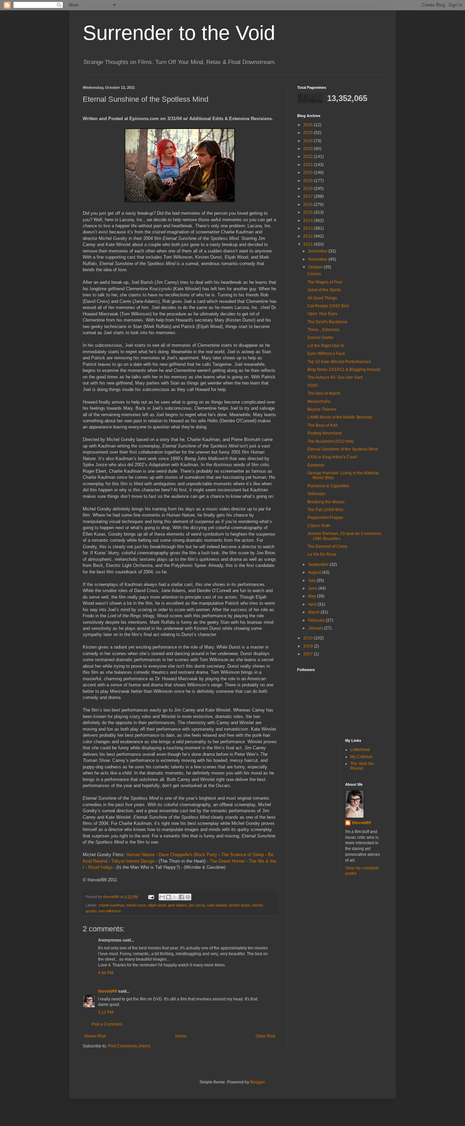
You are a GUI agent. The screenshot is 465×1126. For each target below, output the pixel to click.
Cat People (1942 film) (328, 306)
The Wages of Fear (324, 282)
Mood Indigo (100, 867)
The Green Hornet (227, 861)
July (312, 580)
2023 (308, 148)
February (317, 620)
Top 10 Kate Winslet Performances (339, 361)
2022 (308, 156)
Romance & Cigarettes (328, 486)
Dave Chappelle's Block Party (188, 854)
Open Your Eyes (322, 313)
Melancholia (318, 401)
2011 (308, 244)
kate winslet (217, 905)
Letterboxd (360, 749)
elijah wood (157, 905)
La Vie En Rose (321, 554)
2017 (308, 196)
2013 (308, 228)
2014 (308, 220)
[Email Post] (150, 897)
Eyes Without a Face (326, 353)
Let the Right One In (325, 345)
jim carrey (197, 905)
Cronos (314, 274)
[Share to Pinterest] (188, 897)
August (315, 572)
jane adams (177, 905)
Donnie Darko (320, 337)
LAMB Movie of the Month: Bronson (339, 417)
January (316, 628)
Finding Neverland (324, 433)
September (319, 564)
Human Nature (140, 854)
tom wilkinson (110, 911)
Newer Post (95, 1036)
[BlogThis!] (168, 897)
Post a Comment (106, 1024)
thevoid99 (107, 991)
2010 (308, 638)
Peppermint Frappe (325, 517)
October (316, 267)
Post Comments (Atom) (129, 1046)
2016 (308, 204)
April (313, 604)
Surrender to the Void (179, 32)
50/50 (312, 385)
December (318, 251)
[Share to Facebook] (181, 897)
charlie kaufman (111, 905)
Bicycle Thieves (321, 409)
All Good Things (322, 298)
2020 (308, 172)
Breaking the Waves (325, 502)
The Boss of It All (322, 425)
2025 (308, 132)
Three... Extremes (323, 329)
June (313, 588)
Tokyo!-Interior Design (133, 861)
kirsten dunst (239, 905)
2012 (308, 236)
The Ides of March (323, 393)
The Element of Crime (327, 546)
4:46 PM (105, 972)
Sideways (316, 493)
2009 (308, 646)
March (314, 612)
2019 (308, 180)
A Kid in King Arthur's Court (332, 457)
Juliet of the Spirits (324, 290)
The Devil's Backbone (327, 322)
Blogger (257, 1082)
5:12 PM (105, 1012)
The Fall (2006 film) (325, 509)
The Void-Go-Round (362, 766)
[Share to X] (175, 897)
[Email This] (162, 897)
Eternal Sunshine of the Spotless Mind (342, 449)
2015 (308, 212)
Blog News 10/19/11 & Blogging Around (343, 369)
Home (181, 1036)
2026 (308, 125)
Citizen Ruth (318, 525)
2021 (308, 164)
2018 (308, 188)
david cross (136, 905)
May (312, 596)
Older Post (265, 1036)
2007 (308, 654)
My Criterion (361, 756)
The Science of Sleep (242, 854)
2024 (308, 140)
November (318, 259)
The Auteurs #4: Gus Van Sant (335, 377)
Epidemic (316, 465)
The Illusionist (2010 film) (330, 441)
